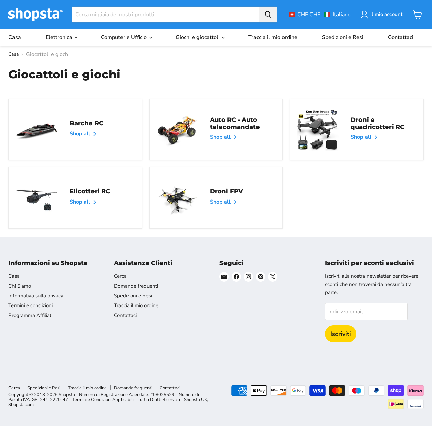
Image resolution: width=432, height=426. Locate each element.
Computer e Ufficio (124, 37)
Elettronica (60, 37)
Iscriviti (340, 334)
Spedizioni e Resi (342, 37)
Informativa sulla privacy (35, 295)
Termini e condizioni (30, 305)
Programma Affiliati (30, 315)
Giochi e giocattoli (198, 37)
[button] (320, 14)
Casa (14, 37)
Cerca (120, 276)
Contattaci (400, 37)
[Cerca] (268, 14)
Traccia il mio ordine (272, 37)
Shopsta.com (21, 405)
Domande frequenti (136, 286)
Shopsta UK (195, 400)
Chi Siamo (19, 286)
